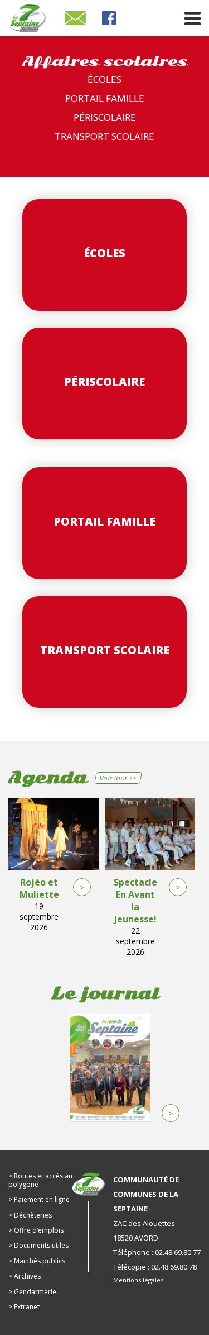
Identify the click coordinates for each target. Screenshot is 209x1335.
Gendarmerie (35, 1291)
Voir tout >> (118, 778)
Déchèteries (33, 1215)
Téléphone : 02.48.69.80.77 (157, 1252)
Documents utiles (41, 1245)
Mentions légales (138, 1280)
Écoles (104, 79)
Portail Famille (104, 98)
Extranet (27, 1307)
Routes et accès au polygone (40, 1180)
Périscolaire (105, 117)
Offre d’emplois (39, 1230)
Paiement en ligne (42, 1199)
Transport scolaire (104, 136)
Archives (27, 1276)
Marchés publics (39, 1261)
